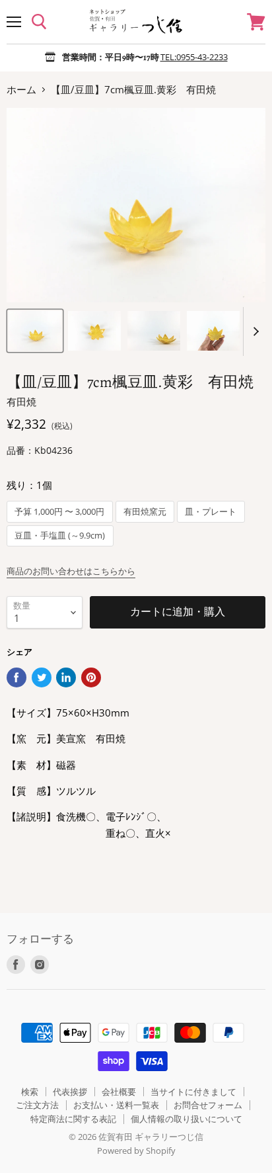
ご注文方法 (37, 1105)
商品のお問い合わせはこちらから (71, 571)
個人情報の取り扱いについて (186, 1119)
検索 (29, 1092)
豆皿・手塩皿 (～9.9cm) (60, 536)
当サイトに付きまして (193, 1092)
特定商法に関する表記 (73, 1119)
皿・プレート (210, 512)
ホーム (21, 89)
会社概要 (119, 1092)
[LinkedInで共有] (66, 677)
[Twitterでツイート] (41, 677)
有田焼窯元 (144, 512)
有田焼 (21, 401)
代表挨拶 (70, 1092)
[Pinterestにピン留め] (91, 677)
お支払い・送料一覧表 (116, 1105)
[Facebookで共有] (16, 677)
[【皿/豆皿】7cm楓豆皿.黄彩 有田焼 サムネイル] (35, 331)
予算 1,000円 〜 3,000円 (59, 512)
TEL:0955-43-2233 (194, 57)
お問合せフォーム (208, 1105)
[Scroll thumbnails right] (253, 331)
